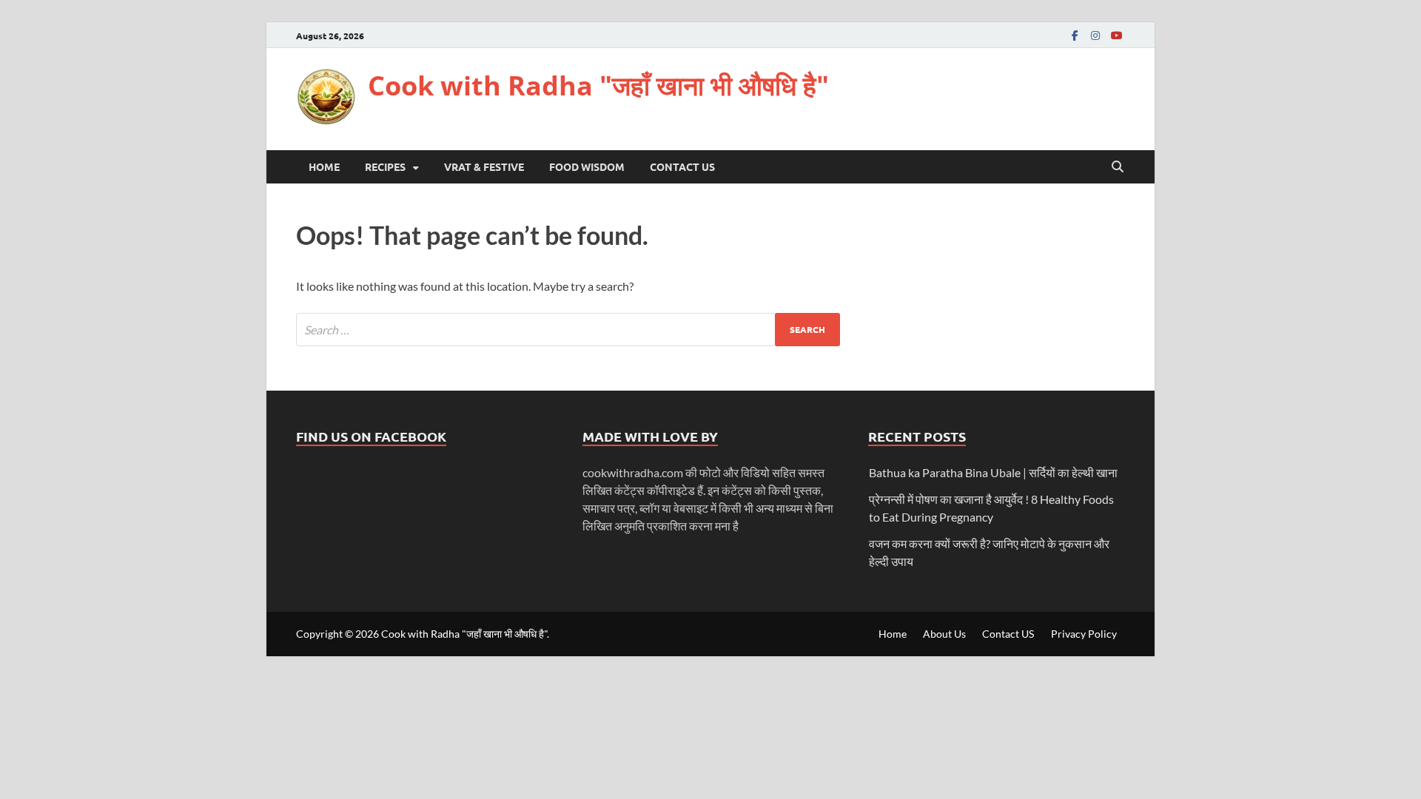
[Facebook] (1075, 35)
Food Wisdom (587, 166)
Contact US (682, 166)
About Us (944, 633)
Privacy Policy (1084, 633)
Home (324, 166)
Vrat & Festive (484, 166)
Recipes (385, 166)
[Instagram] (1095, 35)
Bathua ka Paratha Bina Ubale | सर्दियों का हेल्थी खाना (993, 472)
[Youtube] (1116, 35)
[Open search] (1117, 167)
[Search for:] (568, 329)
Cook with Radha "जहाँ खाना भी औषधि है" (598, 85)
